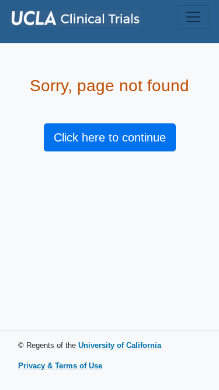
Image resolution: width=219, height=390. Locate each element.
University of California (119, 345)
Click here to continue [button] (110, 137)
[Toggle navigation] (193, 17)
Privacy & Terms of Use (60, 365)
